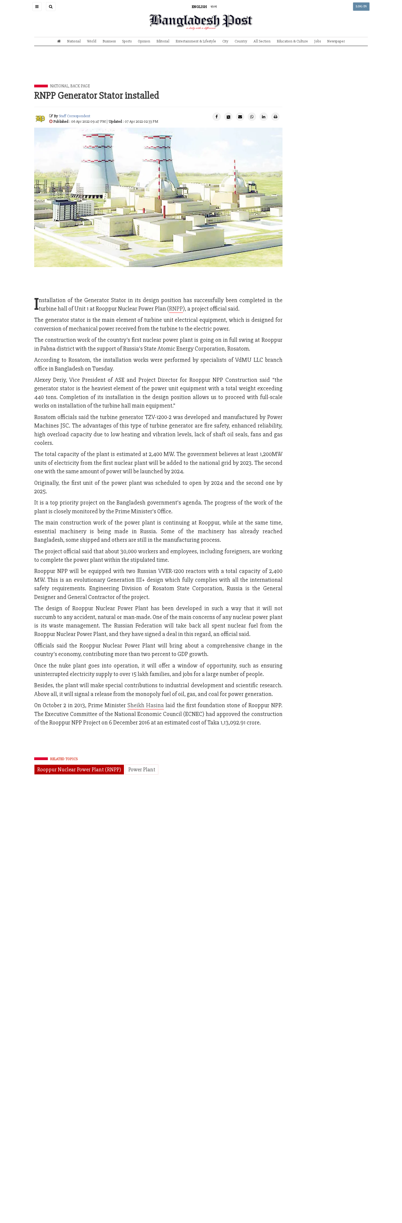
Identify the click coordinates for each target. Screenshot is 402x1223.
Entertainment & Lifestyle (196, 41)
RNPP (176, 309)
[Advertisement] (201, 69)
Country (241, 41)
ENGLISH (199, 6)
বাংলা (214, 6)
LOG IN (361, 6)
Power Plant (141, 769)
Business (109, 41)
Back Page (80, 86)
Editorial (162, 41)
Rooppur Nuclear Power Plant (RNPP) (79, 769)
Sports (127, 41)
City (225, 41)
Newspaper (336, 41)
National (74, 41)
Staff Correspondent (74, 116)
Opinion (144, 41)
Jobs (317, 41)
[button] (37, 6)
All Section (262, 41)
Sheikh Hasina (145, 705)
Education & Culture (292, 41)
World (91, 41)
